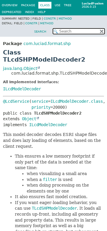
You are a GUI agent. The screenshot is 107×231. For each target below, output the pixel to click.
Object (29, 118)
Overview (10, 5)
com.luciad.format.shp (47, 43)
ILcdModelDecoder (22, 88)
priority (41, 107)
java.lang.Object (20, 68)
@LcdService (16, 101)
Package (28, 5)
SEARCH (40, 31)
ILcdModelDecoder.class (77, 101)
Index (29, 12)
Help (41, 12)
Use (57, 5)
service (40, 101)
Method (65, 18)
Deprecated (11, 12)
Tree (67, 5)
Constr (50, 18)
